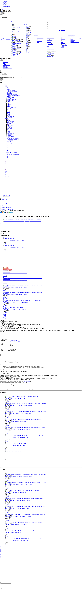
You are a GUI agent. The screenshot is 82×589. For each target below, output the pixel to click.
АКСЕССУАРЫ (10, 125)
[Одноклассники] (2, 212)
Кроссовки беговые (13, 340)
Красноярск (7, 184)
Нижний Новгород (8, 176)
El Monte (6, 171)
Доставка (2, 558)
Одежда (4, 64)
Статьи (1, 553)
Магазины (2, 550)
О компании (2, 547)
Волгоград (7, 183)
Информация (2, 556)
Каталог (6, 86)
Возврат (2, 561)
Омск (6, 179)
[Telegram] (12, 212)
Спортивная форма (6, 65)
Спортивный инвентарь (7, 68)
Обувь (4, 63)
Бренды (1, 554)
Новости (2, 549)
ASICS (11, 343)
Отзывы (2, 548)
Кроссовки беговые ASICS (15, 341)
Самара (6, 178)
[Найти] (0, 71)
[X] (5, 212)
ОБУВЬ (8, 89)
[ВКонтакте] (1, 212)
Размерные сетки (3, 563)
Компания (2, 546)
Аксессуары (5, 66)
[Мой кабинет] (1, 72)
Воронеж (6, 186)
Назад (6, 85)
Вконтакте (6, 202)
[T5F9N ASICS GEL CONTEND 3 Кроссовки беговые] (22, 219)
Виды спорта (5, 67)
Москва (6, 172)
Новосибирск (7, 174)
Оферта (1, 552)
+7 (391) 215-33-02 (3, 16)
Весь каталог (5, 62)
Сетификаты (2, 555)
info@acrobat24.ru (5, 199)
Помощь (2, 557)
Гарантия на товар (3, 560)
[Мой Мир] (4, 212)
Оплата (1, 559)
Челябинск (7, 180)
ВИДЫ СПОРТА (10, 143)
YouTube (5, 203)
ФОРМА (8, 120)
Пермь (6, 185)
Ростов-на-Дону (8, 181)
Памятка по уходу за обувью (5, 564)
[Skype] (10, 212)
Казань (6, 177)
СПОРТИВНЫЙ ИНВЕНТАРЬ (13, 154)
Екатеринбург (7, 175)
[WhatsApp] (9, 212)
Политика (2, 551)
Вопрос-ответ (3, 562)
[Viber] (7, 212)
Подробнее (5, 243)
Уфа (5, 182)
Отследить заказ (3, 565)
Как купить (7, 162)
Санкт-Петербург (8, 173)
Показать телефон (6, 196)
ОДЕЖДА (9, 104)
